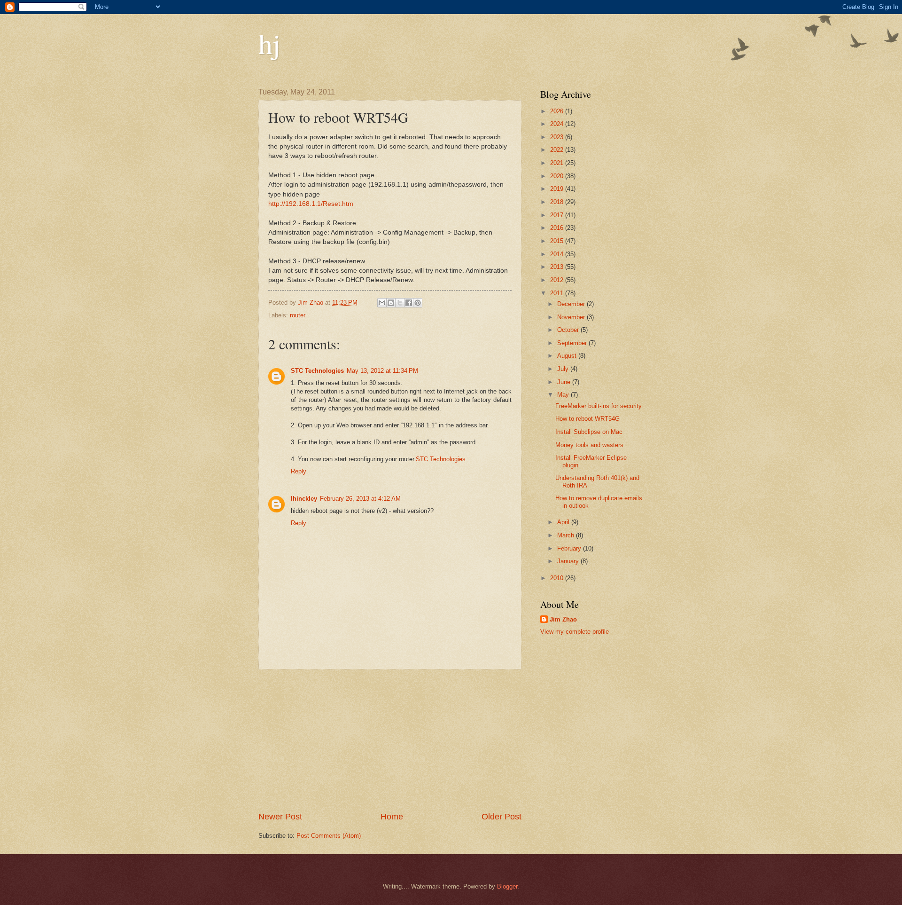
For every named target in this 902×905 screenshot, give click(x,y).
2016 (557, 227)
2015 (557, 240)
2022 (557, 149)
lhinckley (304, 498)
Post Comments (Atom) (328, 835)
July (563, 368)
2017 (557, 215)
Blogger (507, 886)
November (572, 317)
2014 (557, 254)
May (564, 394)
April (564, 522)
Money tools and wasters (589, 445)
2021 (557, 162)
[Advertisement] (389, 740)
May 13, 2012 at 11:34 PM (382, 370)
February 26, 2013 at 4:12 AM (360, 498)
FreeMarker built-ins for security (598, 405)
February (570, 548)
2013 (557, 266)
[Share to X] (399, 302)
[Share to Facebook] (408, 302)
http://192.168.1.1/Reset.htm (310, 203)
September (573, 342)
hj (269, 43)
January (569, 561)
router (297, 315)
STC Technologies (317, 370)
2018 (557, 201)
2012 (557, 279)
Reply (298, 471)
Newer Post (280, 816)
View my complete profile (574, 631)
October (569, 329)
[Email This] (382, 302)
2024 (557, 123)
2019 (557, 188)
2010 (557, 578)
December (572, 303)
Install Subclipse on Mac (588, 431)
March (566, 535)
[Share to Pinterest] (417, 302)
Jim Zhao (563, 619)
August (567, 355)
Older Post (501, 816)
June (564, 382)
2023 (557, 137)
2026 (557, 111)
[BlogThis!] (391, 302)
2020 (557, 176)
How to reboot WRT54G (587, 418)
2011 (557, 293)
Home (392, 816)
